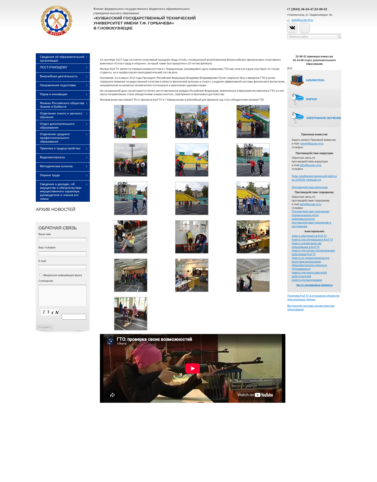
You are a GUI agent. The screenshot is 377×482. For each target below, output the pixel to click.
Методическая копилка (56, 166)
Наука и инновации (53, 94)
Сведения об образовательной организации (62, 58)
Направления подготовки (58, 85)
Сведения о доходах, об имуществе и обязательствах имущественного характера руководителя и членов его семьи (61, 191)
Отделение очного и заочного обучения (61, 115)
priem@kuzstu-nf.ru (312, 143)
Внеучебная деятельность (58, 76)
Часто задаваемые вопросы (314, 285)
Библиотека (315, 80)
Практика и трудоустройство (60, 148)
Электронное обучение (323, 118)
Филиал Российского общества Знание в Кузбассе (62, 104)
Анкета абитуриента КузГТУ (309, 236)
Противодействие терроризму (310, 211)
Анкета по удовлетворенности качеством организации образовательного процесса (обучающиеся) (310, 263)
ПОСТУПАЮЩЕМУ (53, 67)
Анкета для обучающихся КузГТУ (312, 239)
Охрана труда (50, 175)
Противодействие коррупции (310, 187)
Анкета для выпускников (307, 280)
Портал (311, 99)
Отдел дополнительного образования (57, 125)
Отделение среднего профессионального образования (55, 137)
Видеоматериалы (52, 157)
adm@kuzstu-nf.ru (302, 20)
